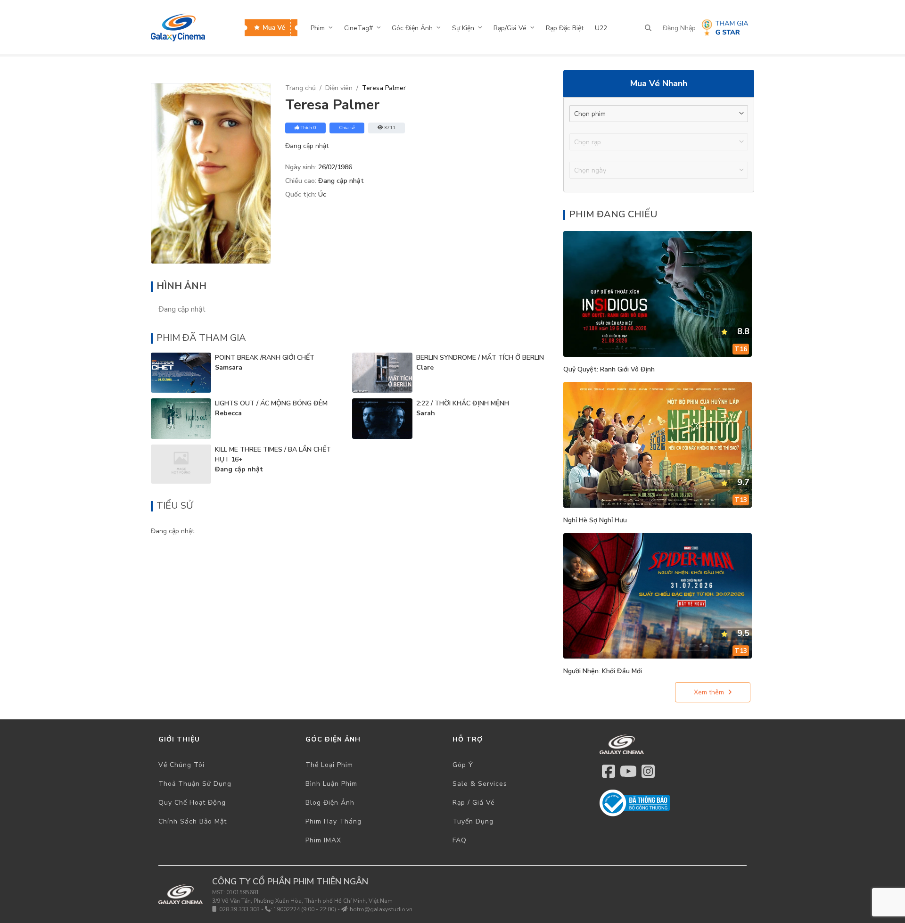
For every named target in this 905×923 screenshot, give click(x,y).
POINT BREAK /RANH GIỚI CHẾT (264, 357)
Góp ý (462, 764)
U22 (601, 28)
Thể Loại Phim (329, 764)
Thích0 (308, 127)
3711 (389, 127)
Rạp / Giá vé (473, 802)
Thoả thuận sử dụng (194, 783)
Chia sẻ (347, 127)
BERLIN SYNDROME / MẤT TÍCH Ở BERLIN (480, 357)
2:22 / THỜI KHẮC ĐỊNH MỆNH (462, 403)
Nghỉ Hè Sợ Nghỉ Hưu (595, 520)
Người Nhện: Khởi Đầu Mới (602, 671)
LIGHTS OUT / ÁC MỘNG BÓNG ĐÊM (271, 403)
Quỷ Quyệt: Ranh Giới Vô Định (609, 369)
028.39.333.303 (239, 909)
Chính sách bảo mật (192, 821)
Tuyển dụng (473, 821)
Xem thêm (709, 692)
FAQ (459, 840)
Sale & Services (479, 783)
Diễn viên (339, 87)
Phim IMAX (323, 840)
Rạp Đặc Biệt (565, 28)
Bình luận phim (331, 783)
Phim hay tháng (333, 821)
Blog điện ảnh (329, 802)
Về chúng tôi (181, 764)
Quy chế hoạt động (192, 802)
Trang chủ (300, 87)
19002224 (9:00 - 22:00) (304, 909)
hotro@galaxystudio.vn (381, 909)
